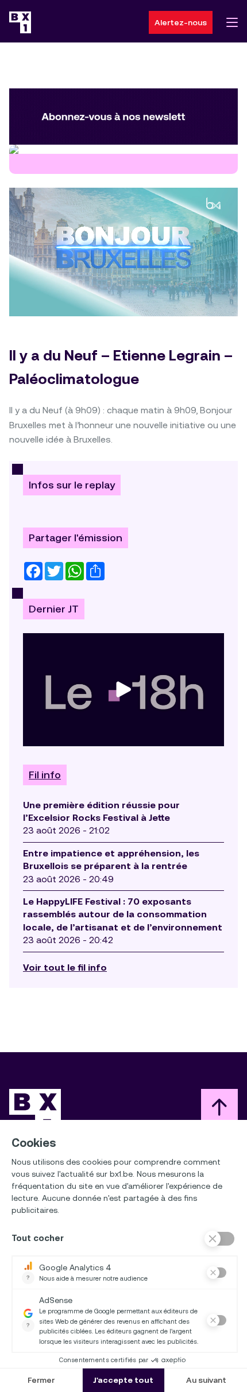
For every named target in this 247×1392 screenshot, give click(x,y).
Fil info (45, 774)
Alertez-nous (181, 22)
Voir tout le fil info (65, 967)
